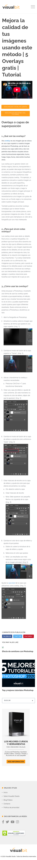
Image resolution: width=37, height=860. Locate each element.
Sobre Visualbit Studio (12, 796)
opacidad (11, 583)
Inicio (6, 792)
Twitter (17, 636)
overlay (7, 141)
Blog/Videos (8, 800)
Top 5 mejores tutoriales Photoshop (17, 690)
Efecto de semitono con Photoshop (17, 651)
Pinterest (28, 636)
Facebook (7, 636)
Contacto (7, 804)
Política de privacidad (11, 807)
